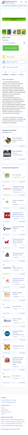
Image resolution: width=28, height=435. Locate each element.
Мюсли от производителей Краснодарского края (13, 421)
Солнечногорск (17, 348)
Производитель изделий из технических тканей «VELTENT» (18, 240)
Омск (15, 230)
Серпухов (16, 366)
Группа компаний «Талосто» (17, 319)
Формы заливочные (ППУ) (17, 141)
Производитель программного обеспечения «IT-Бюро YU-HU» (18, 214)
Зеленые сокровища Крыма (17, 201)
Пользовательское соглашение (8, 400)
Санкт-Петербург (17, 322)
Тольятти (16, 308)
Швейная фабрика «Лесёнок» (17, 293)
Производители (5, 409)
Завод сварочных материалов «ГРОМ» (18, 254)
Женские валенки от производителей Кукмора (12, 419)
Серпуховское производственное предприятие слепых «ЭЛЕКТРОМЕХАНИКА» (18, 361)
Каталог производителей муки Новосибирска (12, 425)
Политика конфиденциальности (8, 402)
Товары (3, 408)
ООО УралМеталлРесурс (17, 267)
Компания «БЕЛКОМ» (18, 346)
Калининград (17, 284)
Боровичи (16, 378)
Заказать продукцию (11, 48)
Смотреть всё (6, 132)
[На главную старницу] (1, 5)
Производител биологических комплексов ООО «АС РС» (18, 280)
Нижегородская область (18, 5)
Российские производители (10, 5)
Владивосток (17, 192)
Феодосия (16, 204)
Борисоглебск (17, 177)
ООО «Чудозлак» (16, 175)
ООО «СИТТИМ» (16, 306)
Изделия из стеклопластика (17, 154)
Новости (3, 413)
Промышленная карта (6, 411)
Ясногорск (16, 257)
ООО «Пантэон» (16, 376)
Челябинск (16, 218)
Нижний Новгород (17, 296)
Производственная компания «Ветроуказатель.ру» (18, 332)
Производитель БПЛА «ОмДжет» (18, 227)
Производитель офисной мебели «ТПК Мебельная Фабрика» (18, 188)
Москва (16, 336)
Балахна (21, 5)
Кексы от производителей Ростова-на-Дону (11, 423)
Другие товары (25, 5)
